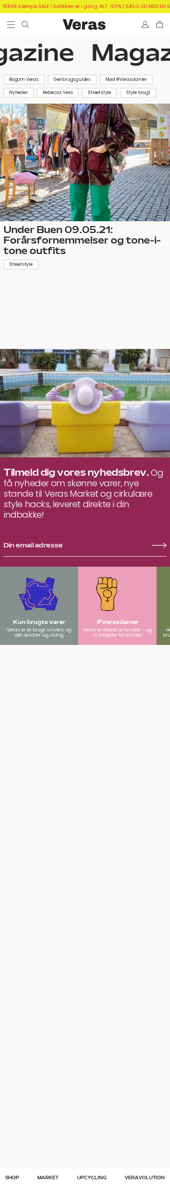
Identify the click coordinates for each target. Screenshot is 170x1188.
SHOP (12, 1178)
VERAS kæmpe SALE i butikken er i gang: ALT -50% (62, 6)
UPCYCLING (91, 1178)
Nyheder (18, 92)
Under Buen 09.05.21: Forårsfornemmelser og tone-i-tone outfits (82, 240)
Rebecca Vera (58, 92)
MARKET (47, 1178)
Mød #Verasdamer (126, 79)
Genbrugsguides (72, 79)
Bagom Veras (24, 79)
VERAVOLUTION (145, 1178)
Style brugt (138, 92)
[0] (159, 24)
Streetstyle (99, 92)
